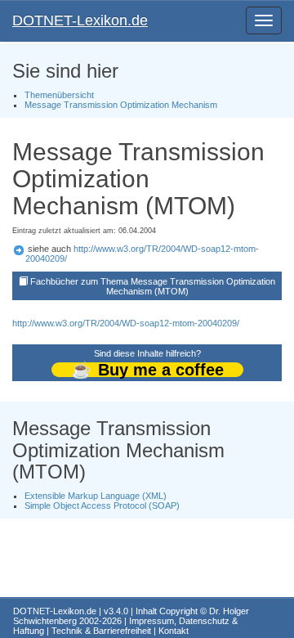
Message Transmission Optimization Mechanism (120, 105)
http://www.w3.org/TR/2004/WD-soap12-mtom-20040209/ (125, 323)
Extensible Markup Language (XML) (95, 496)
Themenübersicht (59, 95)
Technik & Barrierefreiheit (101, 631)
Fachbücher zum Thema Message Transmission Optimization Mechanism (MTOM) (152, 286)
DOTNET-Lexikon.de (80, 20)
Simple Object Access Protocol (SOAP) (102, 505)
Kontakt (173, 631)
